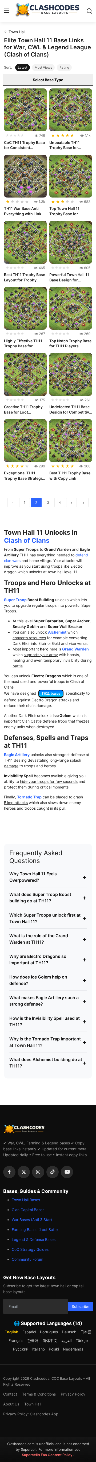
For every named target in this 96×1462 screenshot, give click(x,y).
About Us (11, 1404)
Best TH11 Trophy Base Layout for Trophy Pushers (24, 277)
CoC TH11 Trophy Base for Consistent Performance (24, 145)
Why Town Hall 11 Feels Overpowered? (48, 877)
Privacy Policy (73, 1394)
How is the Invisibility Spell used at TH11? (48, 1021)
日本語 (85, 1332)
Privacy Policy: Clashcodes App (30, 1414)
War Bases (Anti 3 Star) (32, 1219)
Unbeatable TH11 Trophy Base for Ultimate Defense (64, 145)
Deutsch (69, 1332)
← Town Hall (14, 31)
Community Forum (27, 1259)
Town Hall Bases (26, 1199)
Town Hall (32, 1404)
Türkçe (82, 1340)
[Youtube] (67, 1172)
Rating (64, 67)
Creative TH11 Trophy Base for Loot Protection (23, 409)
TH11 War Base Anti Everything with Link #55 (22, 211)
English (11, 1332)
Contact (10, 1394)
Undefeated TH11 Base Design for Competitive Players (70, 409)
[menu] (6, 11)
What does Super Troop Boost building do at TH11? (48, 897)
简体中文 (49, 1340)
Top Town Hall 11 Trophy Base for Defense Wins (64, 211)
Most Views (43, 67)
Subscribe (80, 1306)
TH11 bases (51, 693)
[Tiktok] (52, 1172)
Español (29, 1332)
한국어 (32, 1340)
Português (49, 1332)
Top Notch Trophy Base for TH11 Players (70, 343)
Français (16, 1340)
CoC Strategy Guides (30, 1249)
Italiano (38, 1349)
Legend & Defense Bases (33, 1239)
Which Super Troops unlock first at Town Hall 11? (48, 918)
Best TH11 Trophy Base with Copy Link (69, 476)
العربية (66, 1340)
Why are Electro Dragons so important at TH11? (48, 959)
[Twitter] (24, 1172)
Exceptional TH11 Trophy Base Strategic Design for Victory (24, 476)
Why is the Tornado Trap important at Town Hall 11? (48, 1042)
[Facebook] (9, 1172)
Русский (20, 1349)
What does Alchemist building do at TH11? (48, 1063)
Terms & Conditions (39, 1394)
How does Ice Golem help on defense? (48, 980)
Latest (22, 67)
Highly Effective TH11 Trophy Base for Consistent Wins (23, 343)
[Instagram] (38, 1172)
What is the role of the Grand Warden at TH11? (48, 939)
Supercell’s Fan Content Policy (47, 1455)
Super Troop (15, 599)
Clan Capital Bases (28, 1209)
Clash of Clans (26, 540)
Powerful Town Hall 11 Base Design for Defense (69, 277)
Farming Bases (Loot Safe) (35, 1229)
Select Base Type (48, 79)
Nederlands (73, 1349)
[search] (89, 11)
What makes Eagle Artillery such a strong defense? (48, 1001)
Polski (54, 1349)
